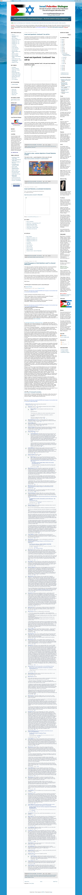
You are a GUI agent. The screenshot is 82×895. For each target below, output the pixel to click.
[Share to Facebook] (49, 144)
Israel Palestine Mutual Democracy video (65, 89)
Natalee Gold (30, 850)
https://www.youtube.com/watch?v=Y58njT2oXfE (33, 194)
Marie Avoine (33, 456)
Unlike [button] (37, 466)
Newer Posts (27, 881)
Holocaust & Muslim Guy (16, 39)
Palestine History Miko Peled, (32, 224)
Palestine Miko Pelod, (16, 72)
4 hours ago (33, 859)
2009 (62, 69)
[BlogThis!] (46, 144)
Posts (63, 342)
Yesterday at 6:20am (29, 405)
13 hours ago (30, 811)
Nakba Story (14, 71)
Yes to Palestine (15, 79)
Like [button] (35, 405)
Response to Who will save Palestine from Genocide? (66, 80)
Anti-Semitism (36, 875)
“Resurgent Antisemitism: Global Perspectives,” (34, 322)
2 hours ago (30, 863)
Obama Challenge (30, 249)
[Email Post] (43, 144)
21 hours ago (30, 565)
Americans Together (64, 349)
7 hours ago (30, 848)
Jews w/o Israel (29, 246)
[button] (37, 405)
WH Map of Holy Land (16, 76)
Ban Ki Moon (14, 90)
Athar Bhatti (30, 842)
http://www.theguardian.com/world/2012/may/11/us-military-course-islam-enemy (43, 461)
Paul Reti (37, 419)
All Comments (64, 344)
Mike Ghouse (42, 146)
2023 (62, 41)
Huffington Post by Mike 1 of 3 (32, 237)
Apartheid (29, 146)
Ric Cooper (30, 561)
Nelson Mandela (47, 146)
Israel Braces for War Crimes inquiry (15, 158)
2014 (62, 50)
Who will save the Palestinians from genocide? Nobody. (64, 83)
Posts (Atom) (31, 883)
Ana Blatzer (14, 67)
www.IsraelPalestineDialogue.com (33, 216)
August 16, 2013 (41, 288)
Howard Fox (30, 593)
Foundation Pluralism (64, 351)
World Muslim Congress (65, 352)
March (63, 63)
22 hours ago (33, 466)
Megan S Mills (31, 628)
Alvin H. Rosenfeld (30, 875)
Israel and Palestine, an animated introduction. (37, 189)
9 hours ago (30, 841)
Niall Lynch (30, 607)
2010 (62, 68)
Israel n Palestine (30, 245)
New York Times (15, 93)
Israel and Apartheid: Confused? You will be (37, 34)
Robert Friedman (31, 427)
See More (39, 502)
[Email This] (45, 144)
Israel (39, 146)
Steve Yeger (30, 816)
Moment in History (30, 247)
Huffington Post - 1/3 (15, 42)
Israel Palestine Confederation (58, 27)
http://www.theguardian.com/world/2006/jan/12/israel (44, 666)
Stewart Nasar (31, 666)
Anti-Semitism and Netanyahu (15, 36)
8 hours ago (30, 844)
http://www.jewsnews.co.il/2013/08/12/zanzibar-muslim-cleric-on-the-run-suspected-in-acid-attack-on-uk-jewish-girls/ (41, 805)
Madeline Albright (15, 84)
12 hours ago (30, 825)
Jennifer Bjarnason (34, 433)
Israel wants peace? (15, 48)
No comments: (39, 144)
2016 (62, 47)
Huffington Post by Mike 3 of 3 (32, 240)
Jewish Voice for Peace (40, 257)
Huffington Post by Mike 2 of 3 (32, 239)
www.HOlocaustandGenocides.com (43, 589)
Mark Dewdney (31, 633)
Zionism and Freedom (65, 92)
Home (41, 881)
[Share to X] (47, 144)
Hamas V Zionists (15, 170)
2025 (62, 39)
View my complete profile (64, 337)
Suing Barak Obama (15, 172)
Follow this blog (16, 185)
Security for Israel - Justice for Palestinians (34, 250)
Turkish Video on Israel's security (32, 227)
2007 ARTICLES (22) (64, 74)
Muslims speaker (49, 876)
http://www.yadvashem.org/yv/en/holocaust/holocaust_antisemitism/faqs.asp (42, 497)
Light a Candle (14, 166)
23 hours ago (30, 432)
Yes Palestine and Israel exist (32, 228)
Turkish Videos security (16, 75)
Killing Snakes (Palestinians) (14, 176)
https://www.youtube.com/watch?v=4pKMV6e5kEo (36, 158)
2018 (62, 44)
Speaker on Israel (31, 877)
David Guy (30, 406)
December (64, 53)
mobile (41, 418)
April (63, 61)
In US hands (29, 242)
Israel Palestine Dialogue (31, 257)
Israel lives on (29, 243)
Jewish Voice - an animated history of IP (34, 223)
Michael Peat (28, 404)
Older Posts (55, 881)
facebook (40, 875)
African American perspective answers (15, 168)
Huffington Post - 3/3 (15, 43)
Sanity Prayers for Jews (16, 58)
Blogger (51, 892)
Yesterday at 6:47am (32, 407)
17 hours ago (30, 745)
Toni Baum (30, 830)
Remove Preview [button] (39, 548)
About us (13, 34)
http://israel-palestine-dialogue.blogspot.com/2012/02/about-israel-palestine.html (40, 487)
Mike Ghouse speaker (42, 876)
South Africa (33, 147)
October (63, 57)
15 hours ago (30, 775)
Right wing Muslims (28, 147)
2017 (62, 45)
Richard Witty (33, 408)
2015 (62, 48)
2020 (62, 42)
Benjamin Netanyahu (34, 146)
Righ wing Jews (53, 146)
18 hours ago (30, 710)
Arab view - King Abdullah (16, 180)
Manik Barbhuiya (31, 419)
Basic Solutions (29, 236)
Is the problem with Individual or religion (15, 165)
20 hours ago (30, 574)
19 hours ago (30, 609)
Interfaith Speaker (45, 875)
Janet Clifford (31, 447)
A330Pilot (43, 892)
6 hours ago (30, 852)
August (63, 58)
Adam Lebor (14, 89)
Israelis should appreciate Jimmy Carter (16, 160)
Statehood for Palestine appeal (32, 225)
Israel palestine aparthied (52, 875)
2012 (62, 65)
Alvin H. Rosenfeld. (36, 318)
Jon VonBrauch (31, 827)
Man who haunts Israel (16, 171)
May (63, 60)
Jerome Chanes (29, 286)
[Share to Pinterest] (50, 144)
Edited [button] (38, 421)
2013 (62, 51)
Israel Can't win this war (16, 177)
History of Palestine (30, 221)
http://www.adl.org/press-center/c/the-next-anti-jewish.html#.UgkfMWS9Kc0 (40, 731)
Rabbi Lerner (14, 94)
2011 (62, 66)
